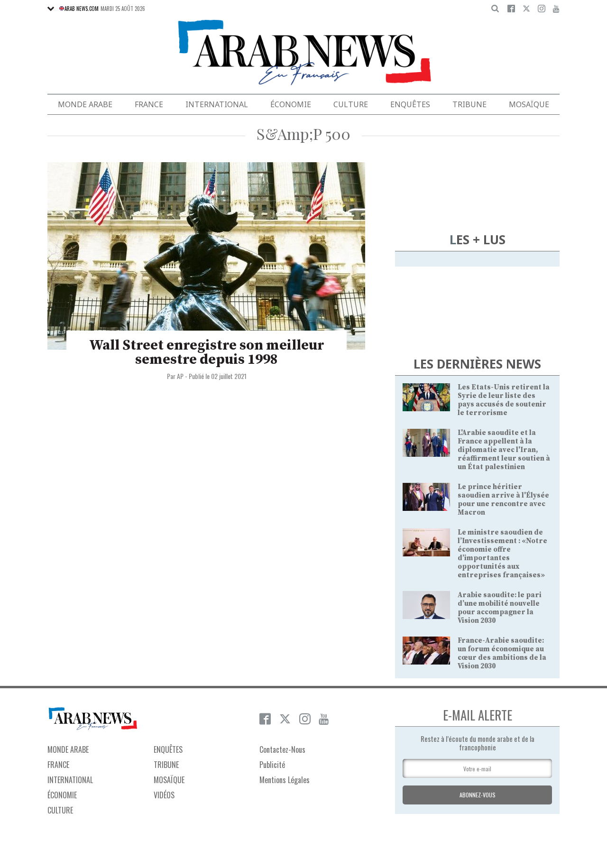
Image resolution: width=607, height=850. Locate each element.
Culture (350, 104)
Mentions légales (284, 779)
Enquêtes (410, 104)
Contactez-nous (282, 749)
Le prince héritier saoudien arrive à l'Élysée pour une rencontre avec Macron (503, 499)
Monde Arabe (85, 104)
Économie (290, 104)
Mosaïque (529, 104)
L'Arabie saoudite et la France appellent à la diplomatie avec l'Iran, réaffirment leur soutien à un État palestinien (504, 449)
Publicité (272, 764)
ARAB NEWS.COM (81, 8)
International (216, 104)
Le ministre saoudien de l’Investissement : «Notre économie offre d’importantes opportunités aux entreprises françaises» (502, 554)
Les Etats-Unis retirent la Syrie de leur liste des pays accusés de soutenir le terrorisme (504, 400)
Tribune (469, 104)
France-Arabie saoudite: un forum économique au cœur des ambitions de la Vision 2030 (502, 653)
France (149, 104)
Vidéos (164, 795)
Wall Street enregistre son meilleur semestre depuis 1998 (206, 352)
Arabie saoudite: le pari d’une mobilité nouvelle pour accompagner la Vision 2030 (500, 608)
